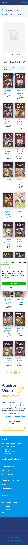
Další (20, 372)
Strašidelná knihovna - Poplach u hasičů (8, 301)
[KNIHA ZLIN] (17, 523)
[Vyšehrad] (21, 523)
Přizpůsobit (13, 287)
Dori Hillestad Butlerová (8, 96)
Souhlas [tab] (5, 262)
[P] (8, 80)
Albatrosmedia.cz (7, 488)
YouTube (7, 513)
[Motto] (10, 520)
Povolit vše (14, 283)
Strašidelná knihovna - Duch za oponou (8, 212)
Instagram (8, 506)
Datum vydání (8, 67)
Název (5, 69)
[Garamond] (21, 526)
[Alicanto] (14, 523)
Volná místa (5, 470)
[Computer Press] (24, 520)
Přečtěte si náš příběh (8, 474)
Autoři (7, 14)
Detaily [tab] (13, 262)
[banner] (5, 2)
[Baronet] (24, 526)
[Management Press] (3, 523)
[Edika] (17, 520)
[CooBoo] (6, 520)
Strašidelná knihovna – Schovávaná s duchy (8, 242)
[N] (20, 80)
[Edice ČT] (3, 526)
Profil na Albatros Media (14, 54)
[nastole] (21, 520)
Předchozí (9, 372)
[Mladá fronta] (17, 526)
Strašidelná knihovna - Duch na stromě (20, 122)
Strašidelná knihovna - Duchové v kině (20, 92)
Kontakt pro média (7, 463)
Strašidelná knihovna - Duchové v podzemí (8, 152)
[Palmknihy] (6, 526)
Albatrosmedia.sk (7, 492)
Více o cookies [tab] (22, 262)
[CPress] (10, 523)
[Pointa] (14, 526)
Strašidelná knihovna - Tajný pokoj (20, 300)
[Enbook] (24, 529)
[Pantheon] (10, 526)
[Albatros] (3, 520)
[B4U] (6, 523)
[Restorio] (14, 529)
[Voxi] (24, 523)
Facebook (7, 509)
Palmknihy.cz (5, 484)
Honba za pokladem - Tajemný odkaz (20, 211)
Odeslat (7, 429)
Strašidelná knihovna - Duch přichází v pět (20, 182)
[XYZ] (14, 520)
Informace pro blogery (8, 466)
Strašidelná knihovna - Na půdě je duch (8, 181)
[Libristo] (3, 529)
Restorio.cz (5, 495)
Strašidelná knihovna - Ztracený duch (8, 91)
